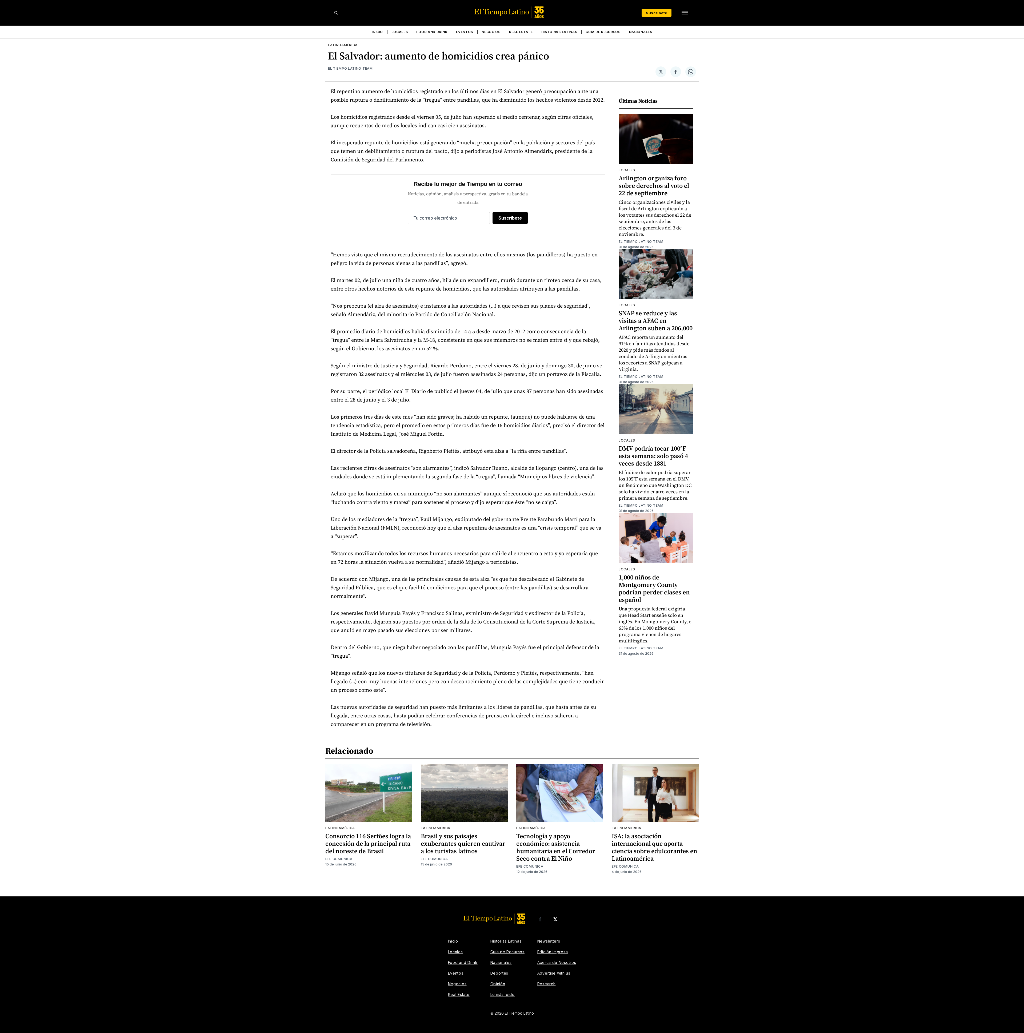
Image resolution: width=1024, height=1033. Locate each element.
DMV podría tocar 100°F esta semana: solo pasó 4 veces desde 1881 (653, 456)
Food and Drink (431, 32)
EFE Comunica (338, 859)
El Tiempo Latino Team (350, 68)
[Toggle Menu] (684, 12)
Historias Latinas (559, 32)
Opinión (497, 984)
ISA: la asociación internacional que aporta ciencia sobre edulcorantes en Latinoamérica (654, 847)
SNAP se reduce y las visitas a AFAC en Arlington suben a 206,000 (656, 320)
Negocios (491, 32)
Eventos (464, 32)
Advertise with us (553, 973)
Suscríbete (656, 13)
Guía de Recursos (603, 32)
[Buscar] (336, 13)
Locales (399, 32)
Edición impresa (552, 951)
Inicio (377, 32)
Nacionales (640, 32)
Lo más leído (502, 994)
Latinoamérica (343, 45)
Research (546, 984)
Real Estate (521, 32)
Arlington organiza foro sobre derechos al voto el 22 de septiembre (654, 185)
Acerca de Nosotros (556, 962)
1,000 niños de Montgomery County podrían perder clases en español (654, 588)
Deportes (499, 973)
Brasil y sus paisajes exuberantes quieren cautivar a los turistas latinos (463, 843)
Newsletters (548, 941)
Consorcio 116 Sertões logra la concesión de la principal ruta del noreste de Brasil (368, 843)
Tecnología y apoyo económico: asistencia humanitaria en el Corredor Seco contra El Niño (555, 847)
